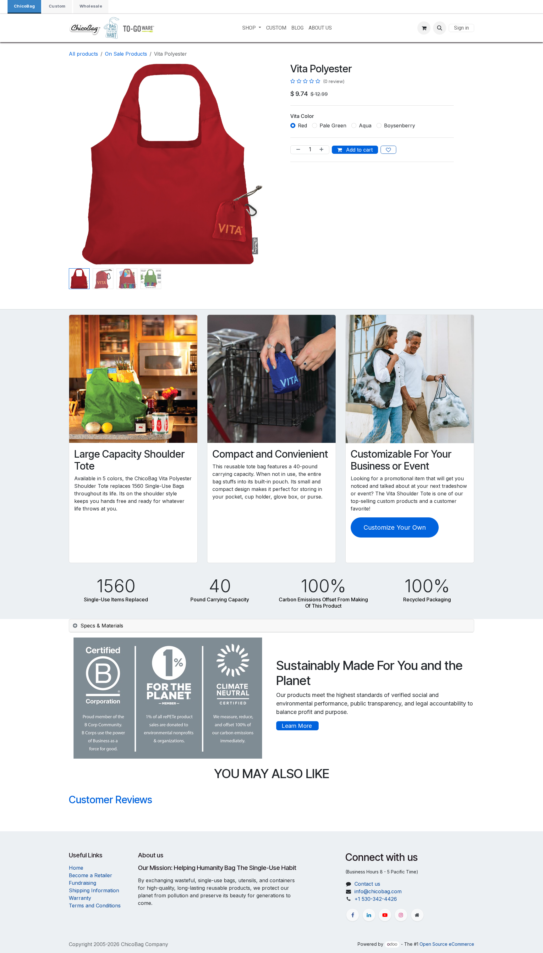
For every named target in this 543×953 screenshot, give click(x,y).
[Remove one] (297, 150)
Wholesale (91, 5)
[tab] (271, 625)
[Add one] (322, 150)
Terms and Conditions (95, 905)
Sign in (461, 28)
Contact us (367, 884)
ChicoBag (24, 5)
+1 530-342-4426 (375, 899)
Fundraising (82, 883)
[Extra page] (417, 915)
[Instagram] (401, 915)
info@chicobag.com (378, 891)
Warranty (80, 898)
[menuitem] (251, 28)
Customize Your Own (395, 527)
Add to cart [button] (358, 150)
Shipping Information (94, 890)
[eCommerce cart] (424, 28)
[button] (439, 28)
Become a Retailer (90, 875)
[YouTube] (385, 915)
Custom (57, 5)
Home (76, 868)
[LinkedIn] (369, 915)
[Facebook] (352, 915)
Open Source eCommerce (447, 944)
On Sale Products (126, 54)
